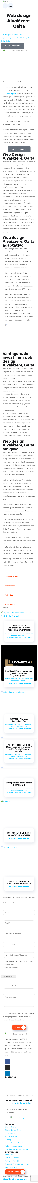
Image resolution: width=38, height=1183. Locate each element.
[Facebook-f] (7, 1061)
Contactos (10, 1077)
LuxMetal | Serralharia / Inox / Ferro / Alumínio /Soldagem (19, 673)
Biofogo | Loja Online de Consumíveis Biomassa (19, 833)
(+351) (13, 1106)
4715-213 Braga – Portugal (16, 1086)
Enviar (17, 1027)
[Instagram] (7, 1067)
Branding (8, 633)
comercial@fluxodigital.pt (19, 1103)
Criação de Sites (18, 633)
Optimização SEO (12, 637)
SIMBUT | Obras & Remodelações (19, 720)
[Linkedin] (7, 1073)
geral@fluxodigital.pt (17, 1089)
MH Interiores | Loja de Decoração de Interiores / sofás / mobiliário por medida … (19, 748)
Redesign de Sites (25, 637)
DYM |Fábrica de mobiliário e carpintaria (19, 783)
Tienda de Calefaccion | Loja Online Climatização (19, 882)
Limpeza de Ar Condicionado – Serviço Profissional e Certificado (19, 627)
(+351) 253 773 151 (18, 1092)
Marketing (23, 635)
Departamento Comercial (18, 1100)
